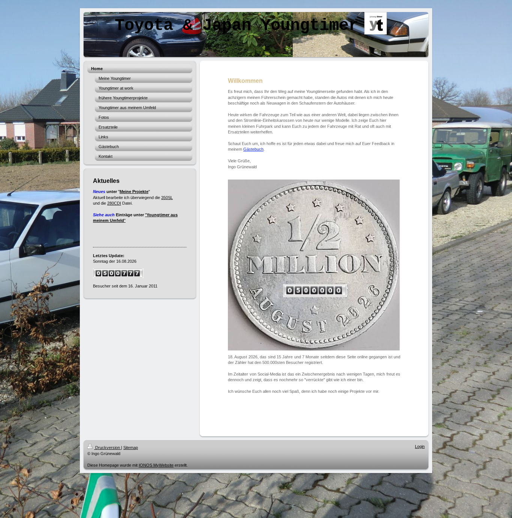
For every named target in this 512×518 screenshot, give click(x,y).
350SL (167, 197)
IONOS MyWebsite (156, 465)
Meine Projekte (134, 191)
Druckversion (107, 447)
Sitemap (130, 447)
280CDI (114, 203)
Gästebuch (253, 149)
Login (420, 446)
